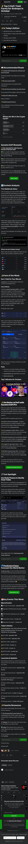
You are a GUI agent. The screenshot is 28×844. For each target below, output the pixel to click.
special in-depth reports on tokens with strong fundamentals (13, 440)
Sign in (25, 2)
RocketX (5, 722)
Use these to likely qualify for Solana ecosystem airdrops (9, 788)
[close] (24, 795)
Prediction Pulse (5, 571)
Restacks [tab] (10, 765)
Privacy (13, 834)
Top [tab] (2, 782)
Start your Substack (10, 837)
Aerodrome (4, 282)
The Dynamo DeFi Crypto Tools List (12, 713)
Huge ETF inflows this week (10, 95)
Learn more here (14, 427)
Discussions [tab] (11, 782)
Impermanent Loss (8, 373)
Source (3, 670)
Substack (7, 841)
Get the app (20, 837)
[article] (14, 789)
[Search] (25, 782)
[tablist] (7, 765)
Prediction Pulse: (11, 566)
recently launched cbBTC (12, 289)
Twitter (24, 734)
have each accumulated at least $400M (12, 225)
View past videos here (10, 448)
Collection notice (23, 834)
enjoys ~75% (11, 221)
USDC (17, 222)
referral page (17, 171)
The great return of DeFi (9, 81)
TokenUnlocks (6, 628)
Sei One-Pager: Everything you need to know (14, 89)
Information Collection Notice (18, 825)
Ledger (4, 727)
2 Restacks (16, 750)
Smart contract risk (8, 376)
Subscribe (20, 2)
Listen (25, 17)
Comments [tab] (4, 765)
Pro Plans (13, 632)
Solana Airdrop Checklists (8, 786)
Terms (17, 834)
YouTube (5, 736)
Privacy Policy (15, 826)
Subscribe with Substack (15, 821)
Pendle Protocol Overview (9, 102)
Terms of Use (21, 824)
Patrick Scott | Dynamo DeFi (10, 16)
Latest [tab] (6, 782)
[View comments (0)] (7, 21)
